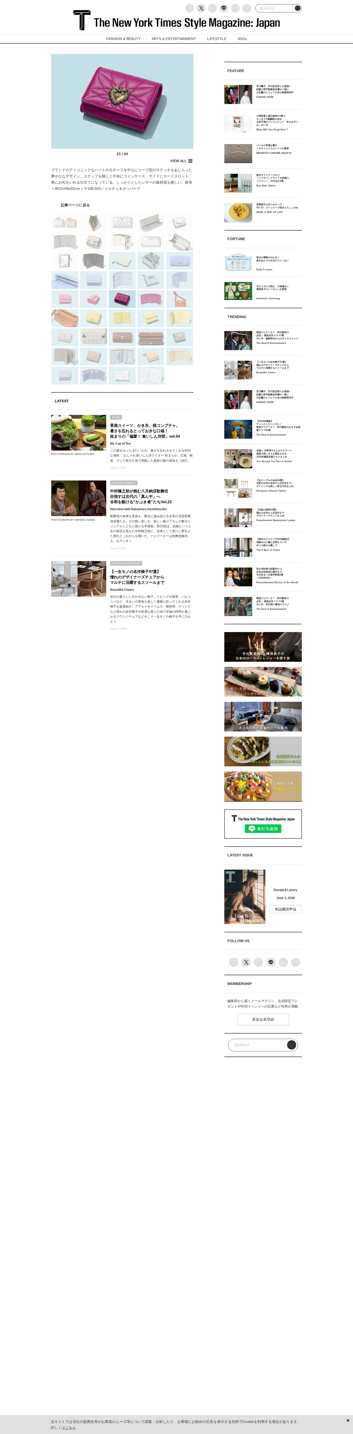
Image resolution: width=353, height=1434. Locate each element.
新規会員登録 (263, 1019)
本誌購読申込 (285, 909)
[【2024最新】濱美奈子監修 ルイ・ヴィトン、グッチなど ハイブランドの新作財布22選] (122, 205)
